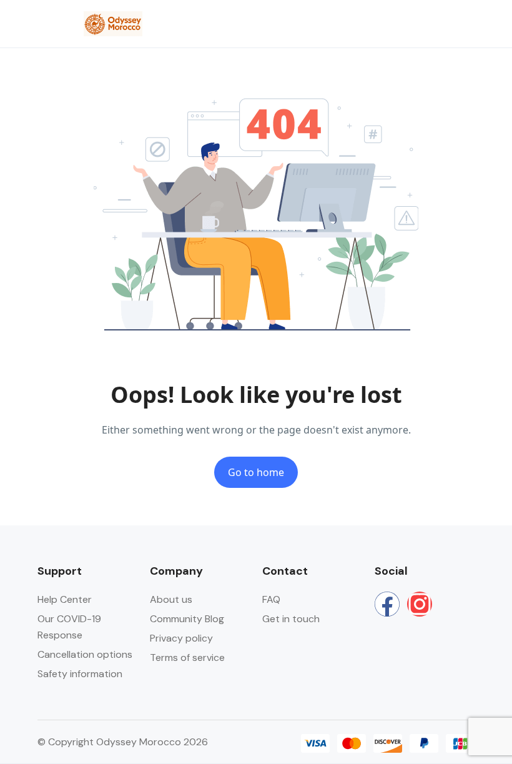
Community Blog (187, 618)
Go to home (256, 472)
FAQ (271, 599)
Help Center (64, 599)
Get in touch (291, 618)
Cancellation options (84, 654)
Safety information (79, 673)
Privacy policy (181, 638)
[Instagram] (419, 604)
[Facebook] (387, 604)
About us (171, 599)
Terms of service (187, 657)
